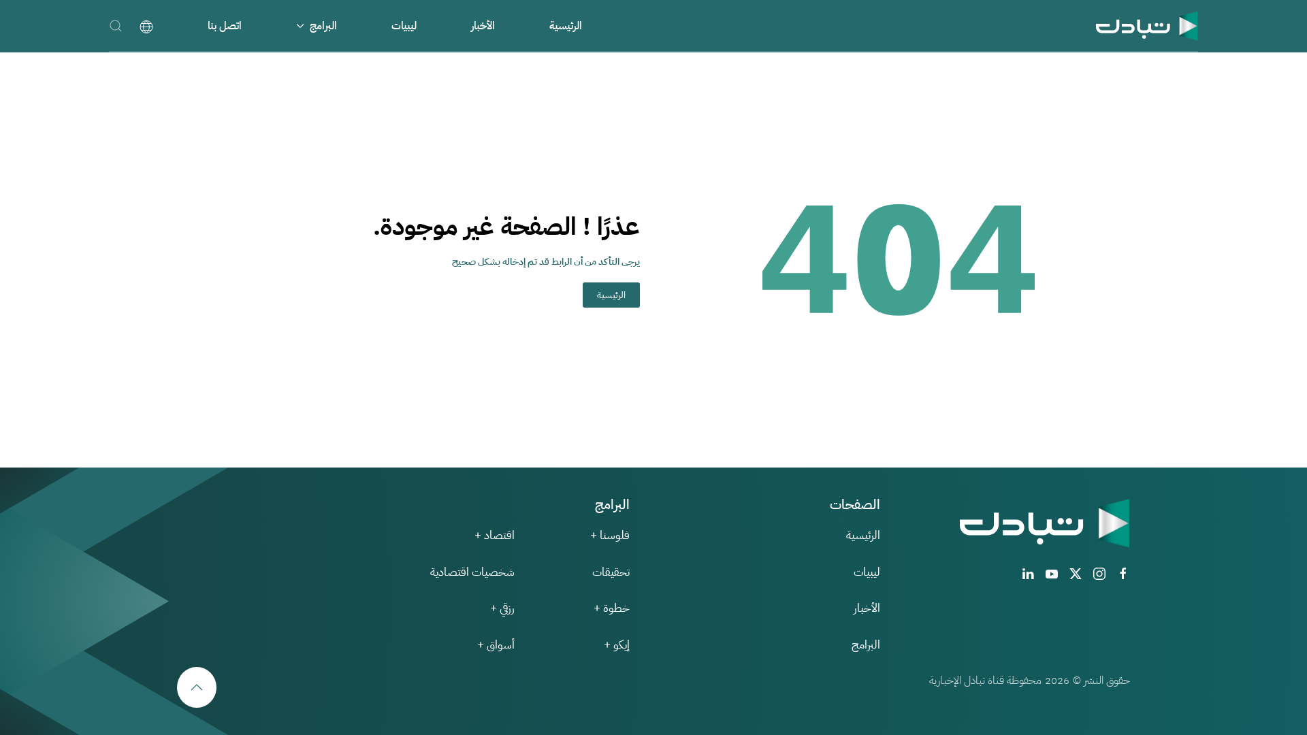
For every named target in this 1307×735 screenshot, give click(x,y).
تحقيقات (611, 572)
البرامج (866, 644)
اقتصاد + (494, 535)
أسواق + (496, 644)
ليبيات (404, 26)
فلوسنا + (610, 535)
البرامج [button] (323, 26)
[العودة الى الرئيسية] (1147, 25)
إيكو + (617, 644)
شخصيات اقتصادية (472, 572)
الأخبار (483, 26)
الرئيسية (565, 26)
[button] (116, 25)
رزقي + (502, 608)
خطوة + (612, 608)
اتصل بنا (225, 26)
